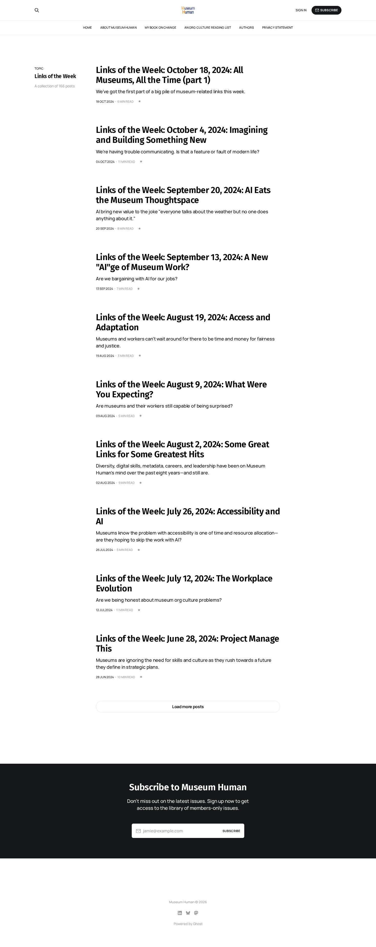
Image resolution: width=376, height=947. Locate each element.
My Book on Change (160, 27)
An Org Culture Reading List (207, 27)
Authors (246, 27)
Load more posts (188, 706)
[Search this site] (37, 10)
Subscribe (329, 10)
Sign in (301, 10)
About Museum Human (118, 27)
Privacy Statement (277, 27)
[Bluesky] (188, 913)
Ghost (198, 923)
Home (87, 27)
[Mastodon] (196, 913)
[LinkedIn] (180, 913)
